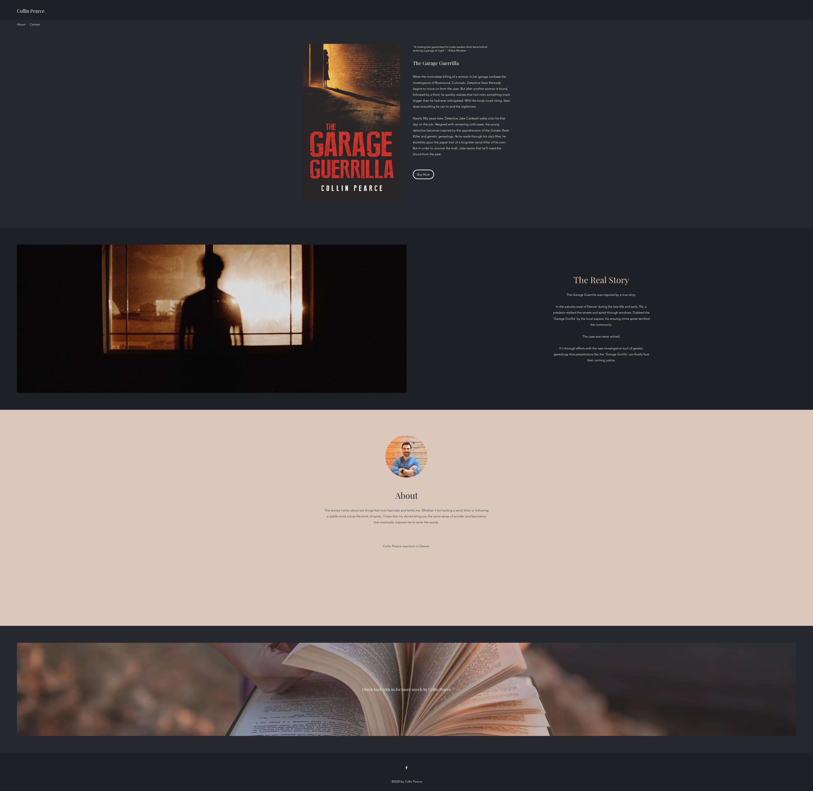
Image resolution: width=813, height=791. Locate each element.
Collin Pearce (30, 11)
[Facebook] (406, 768)
